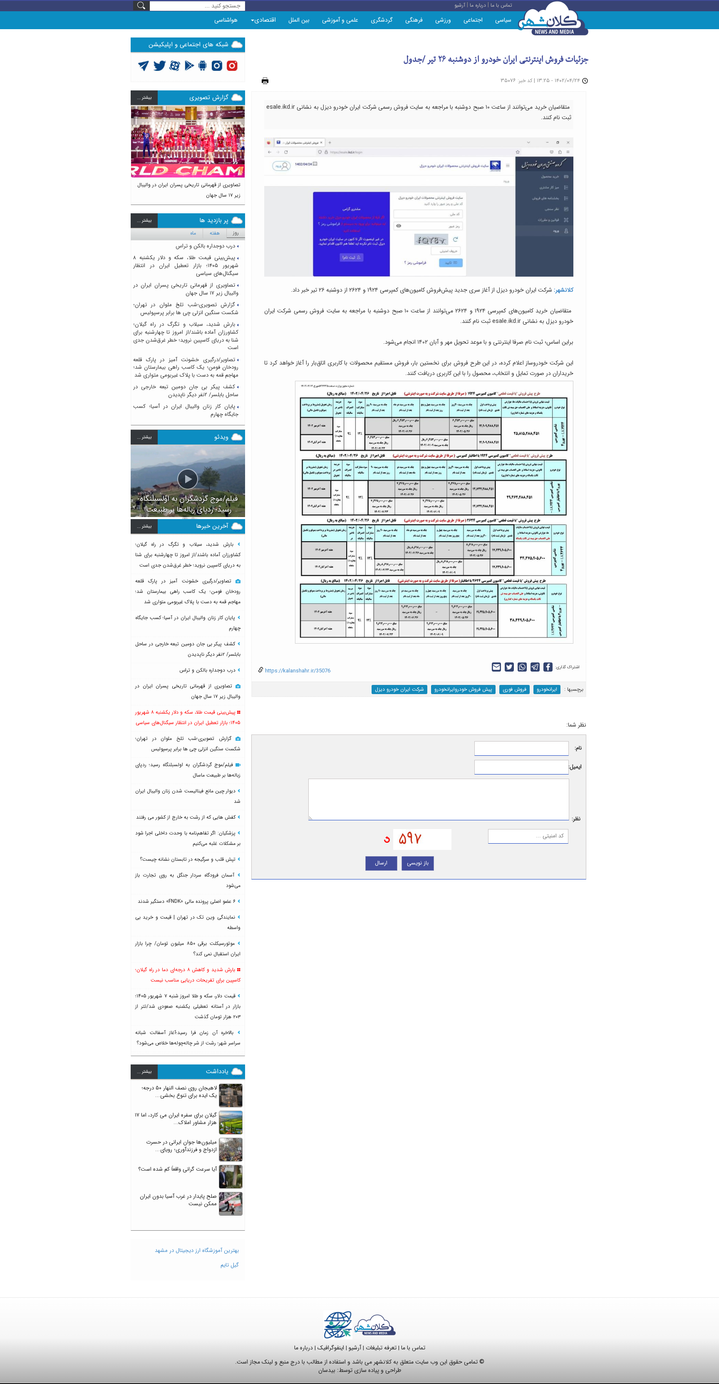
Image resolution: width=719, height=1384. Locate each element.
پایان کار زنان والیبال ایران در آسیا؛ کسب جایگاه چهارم (185, 410)
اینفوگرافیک (330, 1347)
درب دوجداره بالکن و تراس (205, 246)
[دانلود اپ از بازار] (189, 65)
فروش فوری (514, 689)
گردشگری (382, 20)
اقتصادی (265, 20)
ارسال (381, 863)
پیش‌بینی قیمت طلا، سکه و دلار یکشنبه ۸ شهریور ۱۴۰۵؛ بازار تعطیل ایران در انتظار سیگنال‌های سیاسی (185, 265)
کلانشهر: (562, 290)
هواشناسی (226, 20)
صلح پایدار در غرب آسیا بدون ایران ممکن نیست (178, 1200)
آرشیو (355, 1347)
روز (236, 233)
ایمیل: (575, 767)
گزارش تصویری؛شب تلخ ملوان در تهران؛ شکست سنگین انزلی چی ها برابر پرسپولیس (185, 308)
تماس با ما (413, 1347)
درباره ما (303, 1347)
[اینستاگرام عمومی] (232, 65)
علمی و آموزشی (340, 20)
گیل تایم (230, 1265)
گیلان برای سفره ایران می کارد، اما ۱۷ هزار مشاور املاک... (176, 1119)
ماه (193, 233)
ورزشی (443, 20)
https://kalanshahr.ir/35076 (296, 671)
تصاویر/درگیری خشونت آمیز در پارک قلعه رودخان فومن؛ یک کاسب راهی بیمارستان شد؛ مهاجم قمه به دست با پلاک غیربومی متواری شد (185, 367)
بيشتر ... (144, 97)
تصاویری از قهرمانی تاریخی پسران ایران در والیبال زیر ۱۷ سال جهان (185, 289)
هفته (215, 233)
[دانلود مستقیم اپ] (202, 65)
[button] (137, 151)
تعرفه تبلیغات (381, 1347)
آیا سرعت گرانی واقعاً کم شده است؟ (177, 1169)
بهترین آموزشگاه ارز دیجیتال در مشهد (197, 1250)
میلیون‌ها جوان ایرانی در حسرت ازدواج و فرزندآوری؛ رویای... (181, 1146)
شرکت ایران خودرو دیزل (399, 689)
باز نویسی (418, 863)
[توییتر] (143, 65)
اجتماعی (473, 20)
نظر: (576, 819)
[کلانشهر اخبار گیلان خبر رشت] (375, 1324)
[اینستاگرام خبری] (216, 65)
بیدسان (326, 1370)
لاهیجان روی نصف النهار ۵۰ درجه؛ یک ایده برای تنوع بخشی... (179, 1092)
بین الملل (299, 20)
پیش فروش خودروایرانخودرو (463, 689)
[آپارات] (175, 65)
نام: (578, 748)
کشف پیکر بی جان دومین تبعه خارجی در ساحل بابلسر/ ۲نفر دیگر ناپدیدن (185, 390)
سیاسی (503, 20)
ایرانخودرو (547, 689)
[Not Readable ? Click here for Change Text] (387, 839)
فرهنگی (414, 20)
